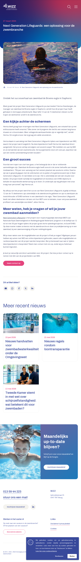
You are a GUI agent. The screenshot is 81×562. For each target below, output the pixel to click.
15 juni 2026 (10, 337)
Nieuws (16, 87)
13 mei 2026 (10, 389)
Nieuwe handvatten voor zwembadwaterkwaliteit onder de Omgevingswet (22, 349)
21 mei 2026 (49, 337)
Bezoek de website (14, 532)
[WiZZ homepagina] (10, 6)
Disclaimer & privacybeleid (60, 524)
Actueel (9, 87)
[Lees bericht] (21, 323)
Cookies (53, 529)
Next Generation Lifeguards (14, 218)
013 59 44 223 (12, 491)
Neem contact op (13, 263)
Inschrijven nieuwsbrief (56, 467)
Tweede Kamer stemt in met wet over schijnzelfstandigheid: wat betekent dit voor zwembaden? (20, 400)
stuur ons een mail (15, 497)
